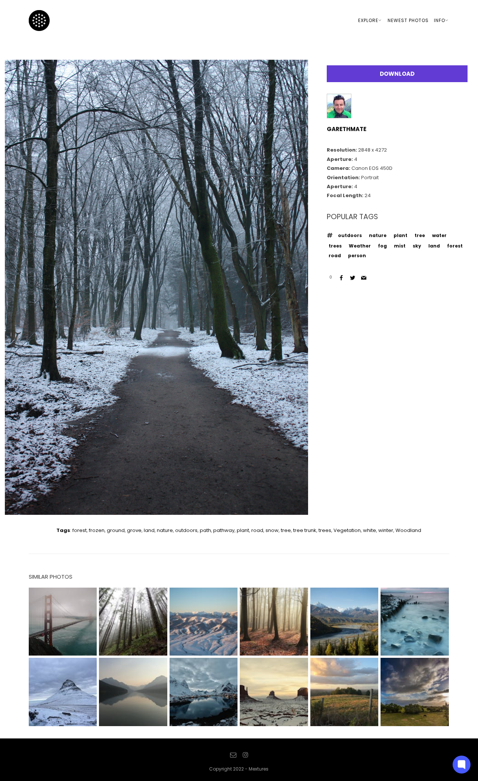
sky (417, 246)
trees (335, 246)
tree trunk (304, 530)
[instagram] (245, 755)
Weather (360, 246)
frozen (97, 530)
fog (382, 246)
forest (455, 246)
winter (385, 530)
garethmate (346, 129)
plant (400, 235)
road (335, 255)
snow (272, 530)
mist (400, 246)
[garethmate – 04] (156, 508)
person (357, 255)
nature (378, 235)
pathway (224, 530)
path (205, 530)
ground (116, 530)
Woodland (408, 530)
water (439, 235)
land (434, 246)
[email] (233, 755)
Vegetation (347, 530)
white (369, 530)
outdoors (350, 235)
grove (134, 530)
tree (420, 235)
